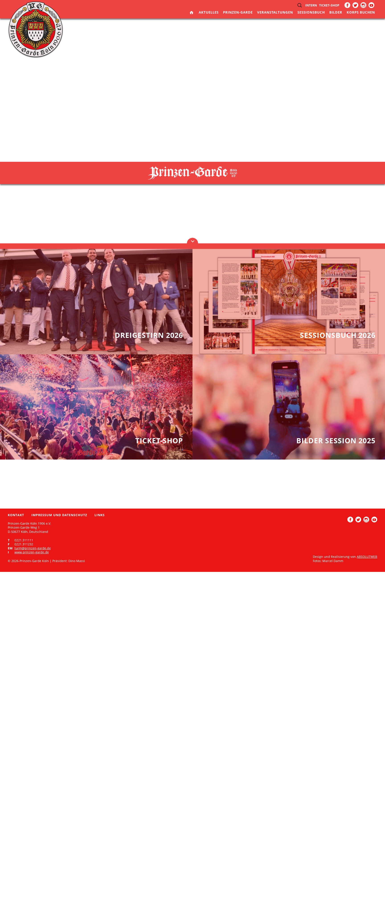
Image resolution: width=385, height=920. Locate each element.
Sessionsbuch (311, 12)
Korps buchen (361, 12)
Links (99, 515)
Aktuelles (209, 12)
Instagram (363, 5)
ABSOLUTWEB (367, 556)
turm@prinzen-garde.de (32, 548)
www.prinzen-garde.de (31, 552)
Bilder (335, 12)
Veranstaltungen (275, 12)
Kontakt (16, 515)
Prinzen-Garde (238, 12)
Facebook (347, 5)
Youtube (371, 5)
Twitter (355, 5)
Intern (311, 5)
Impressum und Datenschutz (59, 515)
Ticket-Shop (329, 5)
